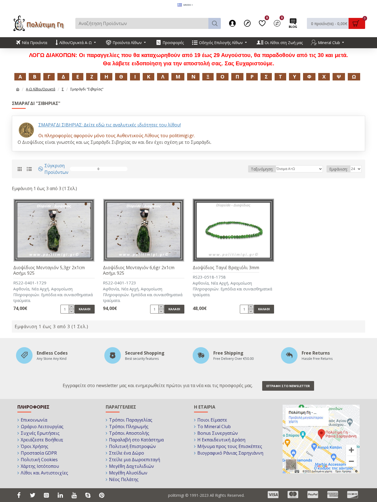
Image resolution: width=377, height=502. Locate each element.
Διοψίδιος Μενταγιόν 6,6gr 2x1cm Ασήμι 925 (138, 270)
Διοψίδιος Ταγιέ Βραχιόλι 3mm (226, 268)
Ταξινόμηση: (262, 169)
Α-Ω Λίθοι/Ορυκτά (40, 89)
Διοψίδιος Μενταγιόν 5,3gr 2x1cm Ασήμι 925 (49, 270)
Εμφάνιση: (338, 169)
